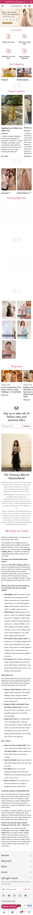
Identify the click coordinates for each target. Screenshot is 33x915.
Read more (4, 395)
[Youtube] (25, 895)
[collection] (12, 912)
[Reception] (8, 179)
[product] (4, 912)
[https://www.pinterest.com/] (3, 895)
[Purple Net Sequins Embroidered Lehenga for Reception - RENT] (24, 264)
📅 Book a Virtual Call (9, 906)
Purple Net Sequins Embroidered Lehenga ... (24, 281)
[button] (29, 6)
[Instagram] (14, 895)
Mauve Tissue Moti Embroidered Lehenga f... (7, 230)
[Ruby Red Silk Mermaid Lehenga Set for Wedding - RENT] (24, 213)
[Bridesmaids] (24, 72)
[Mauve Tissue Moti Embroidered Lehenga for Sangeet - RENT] (8, 213)
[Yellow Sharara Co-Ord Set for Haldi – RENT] (8, 264)
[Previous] (14, 86)
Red (19, 225)
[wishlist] (29, 912)
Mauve (3, 225)
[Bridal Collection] (8, 72)
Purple (18, 276)
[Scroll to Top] (29, 902)
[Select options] (5, 220)
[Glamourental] (16, 6)
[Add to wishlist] (8, 220)
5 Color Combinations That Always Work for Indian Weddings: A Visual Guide (11, 389)
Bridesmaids (21, 80)
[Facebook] (9, 895)
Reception (6, 193)
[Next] (19, 86)
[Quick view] (11, 220)
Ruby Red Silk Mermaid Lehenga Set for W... (24, 230)
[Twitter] (20, 895)
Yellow (3, 276)
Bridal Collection (7, 80)
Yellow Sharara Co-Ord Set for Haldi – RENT (8, 281)
